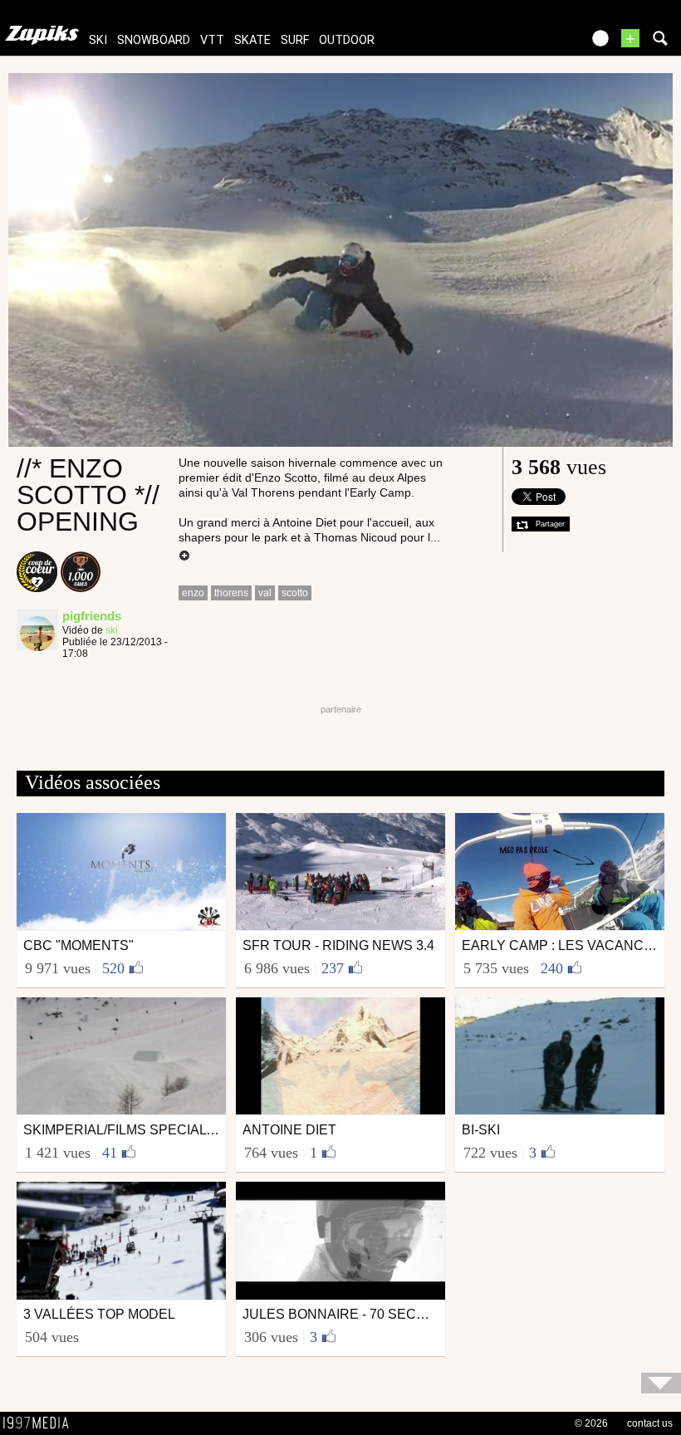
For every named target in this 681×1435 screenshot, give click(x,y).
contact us (650, 1423)
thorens (231, 593)
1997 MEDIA (40, 1423)
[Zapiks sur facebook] (533, 43)
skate (252, 40)
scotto (295, 593)
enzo (193, 593)
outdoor (347, 40)
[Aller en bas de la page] (661, 1383)
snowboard (153, 40)
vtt (212, 40)
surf (295, 40)
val (265, 593)
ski (98, 40)
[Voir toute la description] (184, 556)
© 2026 (591, 1423)
